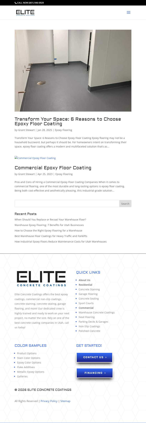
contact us (93, 357)
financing (94, 372)
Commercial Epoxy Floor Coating (53, 168)
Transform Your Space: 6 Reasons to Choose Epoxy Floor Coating (68, 121)
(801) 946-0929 (36, 2)
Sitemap (65, 401)
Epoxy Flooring (63, 130)
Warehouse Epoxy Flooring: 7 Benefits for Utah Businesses (49, 225)
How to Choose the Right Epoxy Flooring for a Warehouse (48, 230)
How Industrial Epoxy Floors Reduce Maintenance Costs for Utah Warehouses (61, 241)
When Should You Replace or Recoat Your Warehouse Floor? (50, 219)
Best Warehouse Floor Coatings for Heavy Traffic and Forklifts (51, 236)
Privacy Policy (49, 401)
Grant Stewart (26, 130)
